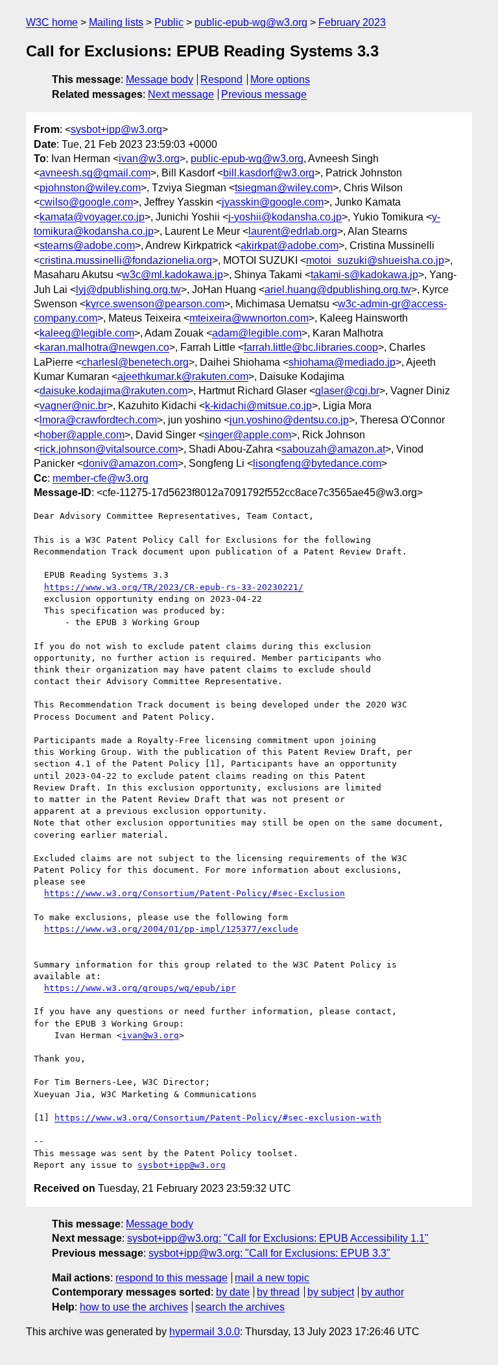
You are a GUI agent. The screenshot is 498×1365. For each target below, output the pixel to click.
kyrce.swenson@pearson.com (155, 303)
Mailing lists (116, 22)
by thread (278, 1292)
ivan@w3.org (149, 158)
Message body (159, 79)
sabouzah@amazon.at (333, 449)
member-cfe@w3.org (100, 478)
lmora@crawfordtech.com (98, 419)
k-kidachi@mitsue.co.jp (258, 405)
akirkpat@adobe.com (289, 245)
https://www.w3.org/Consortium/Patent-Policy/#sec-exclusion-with (217, 1117)
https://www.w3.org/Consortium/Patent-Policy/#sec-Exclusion (194, 893)
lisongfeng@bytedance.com (317, 463)
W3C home (52, 22)
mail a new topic (272, 1277)
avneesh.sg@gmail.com (95, 172)
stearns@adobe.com (87, 245)
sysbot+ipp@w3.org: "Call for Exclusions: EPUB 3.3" (269, 1253)
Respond (221, 79)
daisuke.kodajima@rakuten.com (113, 390)
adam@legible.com (257, 332)
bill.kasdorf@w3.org (268, 172)
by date (233, 1292)
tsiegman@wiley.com (284, 187)
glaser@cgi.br (347, 390)
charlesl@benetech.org (135, 362)
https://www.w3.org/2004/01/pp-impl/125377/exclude (171, 929)
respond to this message (171, 1277)
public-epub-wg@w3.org (251, 22)
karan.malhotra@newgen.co (104, 347)
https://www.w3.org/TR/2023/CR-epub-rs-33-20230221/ (173, 587)
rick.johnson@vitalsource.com (109, 449)
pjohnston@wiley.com (90, 187)
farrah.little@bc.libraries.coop (311, 347)
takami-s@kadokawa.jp (364, 274)
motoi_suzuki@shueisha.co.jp (375, 260)
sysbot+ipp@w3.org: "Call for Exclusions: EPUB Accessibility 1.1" (278, 1238)
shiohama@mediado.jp (342, 362)
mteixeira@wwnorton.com (249, 318)
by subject (330, 1292)
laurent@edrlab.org (292, 231)
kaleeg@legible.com (87, 332)
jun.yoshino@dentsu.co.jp (289, 419)
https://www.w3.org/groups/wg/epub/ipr (140, 988)
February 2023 (352, 22)
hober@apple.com (82, 434)
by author (382, 1292)
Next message (181, 94)
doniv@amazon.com (130, 463)
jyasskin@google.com (273, 202)
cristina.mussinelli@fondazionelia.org (126, 260)
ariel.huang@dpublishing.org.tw (338, 289)
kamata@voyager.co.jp (92, 216)
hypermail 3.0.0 (204, 1331)
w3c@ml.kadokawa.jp (172, 274)
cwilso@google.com (86, 202)
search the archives (240, 1306)
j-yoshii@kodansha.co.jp (285, 216)
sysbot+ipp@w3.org (116, 129)
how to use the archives (134, 1306)
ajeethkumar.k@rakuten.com (182, 376)
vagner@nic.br (73, 405)
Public (169, 22)
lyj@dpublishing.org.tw (128, 289)
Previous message (264, 94)
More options (280, 79)
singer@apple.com (247, 434)
